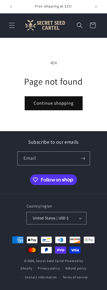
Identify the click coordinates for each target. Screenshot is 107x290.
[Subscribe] (83, 158)
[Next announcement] (96, 6)
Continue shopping (54, 103)
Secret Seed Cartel (50, 261)
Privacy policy (49, 268)
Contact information (41, 277)
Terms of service (75, 277)
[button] (11, 25)
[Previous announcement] (11, 6)
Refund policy (75, 268)
